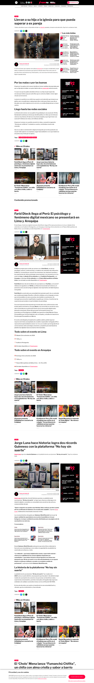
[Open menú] (16, 2)
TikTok (31, 137)
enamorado (45, 88)
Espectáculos (24, 6)
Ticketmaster (34, 346)
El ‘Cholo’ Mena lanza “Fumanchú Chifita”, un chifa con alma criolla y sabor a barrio (24, 188)
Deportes (40, 6)
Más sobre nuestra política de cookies (76, 681)
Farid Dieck (21, 370)
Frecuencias (70, 6)
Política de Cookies (42, 678)
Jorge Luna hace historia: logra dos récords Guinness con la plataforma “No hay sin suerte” (47, 164)
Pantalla (30, 6)
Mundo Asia (51, 6)
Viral (28, 137)
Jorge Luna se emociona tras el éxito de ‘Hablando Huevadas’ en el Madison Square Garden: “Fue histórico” (21, 540)
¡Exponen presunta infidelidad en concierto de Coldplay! (46, 187)
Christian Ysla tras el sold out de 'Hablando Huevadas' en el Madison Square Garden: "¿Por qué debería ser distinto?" (74, 38)
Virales (45, 6)
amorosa (39, 68)
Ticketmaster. (46, 228)
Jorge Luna (21, 591)
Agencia (34, 137)
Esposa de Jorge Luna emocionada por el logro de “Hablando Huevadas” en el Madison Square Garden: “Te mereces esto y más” (45, 540)
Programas (63, 6)
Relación (24, 137)
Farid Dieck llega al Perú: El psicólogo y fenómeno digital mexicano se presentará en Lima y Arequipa (24, 164)
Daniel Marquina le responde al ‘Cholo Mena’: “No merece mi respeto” (69, 420)
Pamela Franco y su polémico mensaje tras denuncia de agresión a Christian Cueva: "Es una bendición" (74, 71)
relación (42, 27)
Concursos (57, 6)
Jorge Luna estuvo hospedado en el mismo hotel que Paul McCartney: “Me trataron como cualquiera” (21, 530)
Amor (20, 137)
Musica (35, 6)
